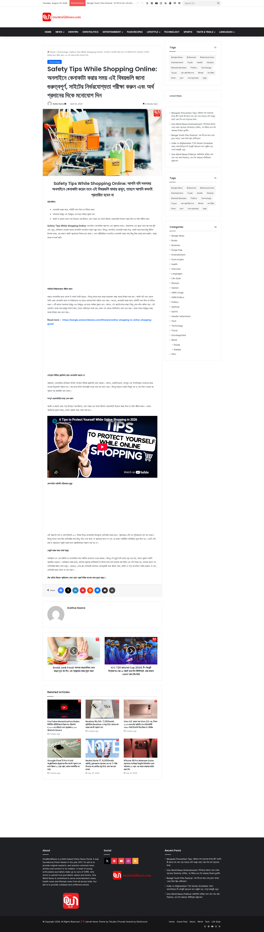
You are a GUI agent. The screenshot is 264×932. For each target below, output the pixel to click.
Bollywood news (207, 57)
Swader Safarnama (180, 316)
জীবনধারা (200, 73)
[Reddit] (90, 590)
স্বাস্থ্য (204, 78)
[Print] (112, 590)
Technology (171, 32)
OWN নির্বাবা (73, 32)
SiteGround (141, 921)
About (192, 921)
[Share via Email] (105, 590)
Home (48, 32)
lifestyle (210, 62)
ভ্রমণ (181, 78)
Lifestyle (152, 32)
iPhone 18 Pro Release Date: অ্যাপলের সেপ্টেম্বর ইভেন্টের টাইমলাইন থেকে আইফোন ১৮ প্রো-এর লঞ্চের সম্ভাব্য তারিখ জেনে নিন (139, 765)
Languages (226, 32)
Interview (176, 269)
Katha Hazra (58, 104)
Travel (174, 73)
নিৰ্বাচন (173, 354)
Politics (194, 67)
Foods (190, 62)
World (174, 340)
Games (177, 349)
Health (200, 62)
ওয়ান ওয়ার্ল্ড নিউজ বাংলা (187, 73)
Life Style (176, 278)
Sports (188, 32)
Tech (173, 321)
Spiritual (175, 307)
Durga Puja (176, 250)
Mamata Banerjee (178, 67)
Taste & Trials (204, 32)
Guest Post (182, 921)
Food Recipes (135, 32)
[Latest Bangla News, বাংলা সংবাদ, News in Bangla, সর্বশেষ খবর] (62, 17)
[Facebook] (61, 590)
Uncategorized (178, 335)
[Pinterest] (83, 590)
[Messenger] (97, 590)
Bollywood (191, 57)
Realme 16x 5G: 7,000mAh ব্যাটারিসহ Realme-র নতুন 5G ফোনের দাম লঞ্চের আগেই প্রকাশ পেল (102, 724)
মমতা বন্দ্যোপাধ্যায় (193, 78)
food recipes (177, 259)
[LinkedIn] (75, 590)
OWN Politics (90, 32)
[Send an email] (65, 104)
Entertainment (112, 32)
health (174, 264)
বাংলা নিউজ (210, 73)
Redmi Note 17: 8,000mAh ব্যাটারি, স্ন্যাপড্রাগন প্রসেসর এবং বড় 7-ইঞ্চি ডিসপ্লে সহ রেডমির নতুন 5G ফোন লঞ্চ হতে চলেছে (101, 765)
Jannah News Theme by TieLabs (100, 921)
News (59, 32)
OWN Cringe (177, 292)
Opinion (175, 288)
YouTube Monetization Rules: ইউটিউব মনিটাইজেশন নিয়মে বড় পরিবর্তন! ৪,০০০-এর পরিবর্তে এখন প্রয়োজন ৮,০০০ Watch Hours (63, 726)
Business (175, 245)
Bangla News (177, 57)
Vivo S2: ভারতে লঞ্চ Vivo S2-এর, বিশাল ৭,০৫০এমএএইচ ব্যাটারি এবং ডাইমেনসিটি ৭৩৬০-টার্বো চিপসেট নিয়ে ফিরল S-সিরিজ (140, 724)
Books (174, 240)
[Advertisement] (159, 16)
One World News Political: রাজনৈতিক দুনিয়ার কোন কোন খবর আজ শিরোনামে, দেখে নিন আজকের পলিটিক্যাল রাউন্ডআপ (192, 157)
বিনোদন (173, 78)
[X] (68, 590)
